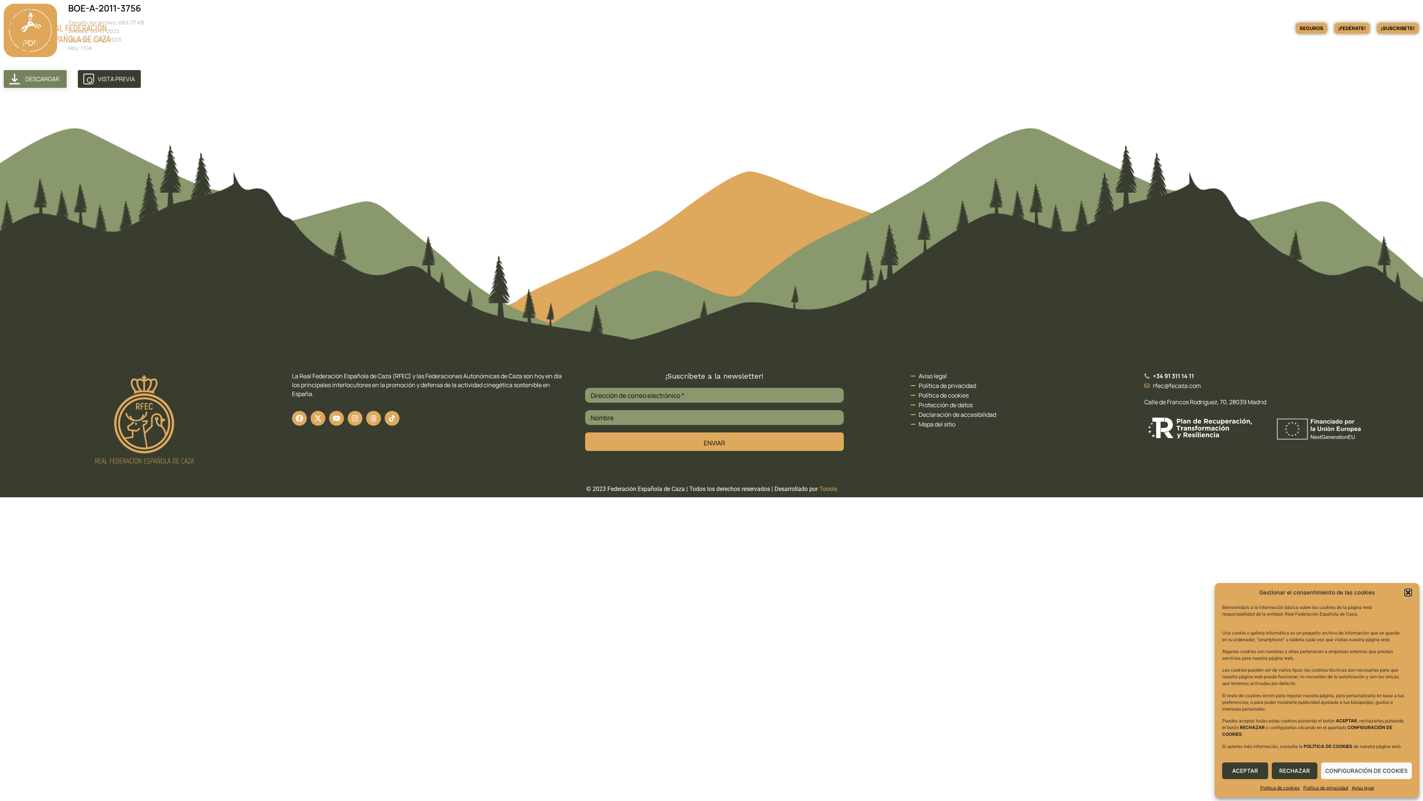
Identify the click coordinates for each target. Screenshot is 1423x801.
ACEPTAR (1245, 770)
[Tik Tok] (373, 418)
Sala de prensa (1170, 28)
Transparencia (1126, 28)
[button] (1408, 592)
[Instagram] (355, 418)
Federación (952, 28)
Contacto (1272, 28)
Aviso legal (1363, 788)
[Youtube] (336, 418)
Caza (990, 28)
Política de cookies (1280, 788)
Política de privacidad (1325, 788)
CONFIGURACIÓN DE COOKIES (1366, 770)
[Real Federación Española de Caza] (57, 28)
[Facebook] (299, 418)
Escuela (1080, 28)
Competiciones (1033, 28)
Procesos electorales (1224, 28)
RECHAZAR (1294, 770)
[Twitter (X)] (318, 418)
